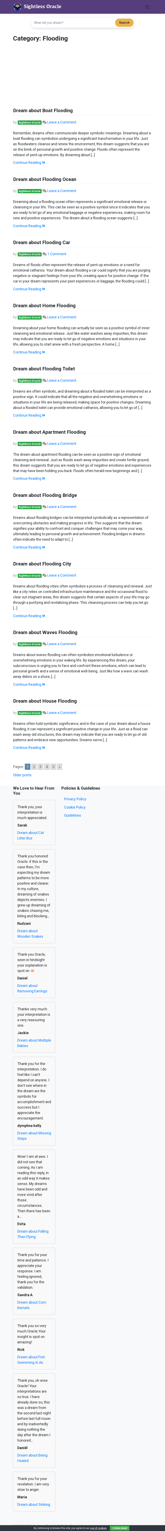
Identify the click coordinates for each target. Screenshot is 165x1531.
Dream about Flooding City (42, 564)
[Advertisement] (82, 76)
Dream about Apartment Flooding (49, 432)
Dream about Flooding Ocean (44, 179)
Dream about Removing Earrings (32, 988)
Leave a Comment (61, 122)
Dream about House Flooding (45, 701)
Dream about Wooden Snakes (30, 933)
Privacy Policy (75, 799)
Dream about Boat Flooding (43, 110)
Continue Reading (27, 162)
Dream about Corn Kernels (31, 1305)
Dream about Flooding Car (41, 242)
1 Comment (56, 254)
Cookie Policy (75, 807)
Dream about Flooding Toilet (44, 369)
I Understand (119, 1528)
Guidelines (72, 815)
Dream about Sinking (33, 1504)
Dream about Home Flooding (44, 305)
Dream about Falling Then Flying (32, 1234)
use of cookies (98, 1528)
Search (124, 22)
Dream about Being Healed (32, 1458)
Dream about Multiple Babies (34, 1043)
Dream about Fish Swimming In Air (31, 1360)
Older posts (22, 775)
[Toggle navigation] (147, 7)
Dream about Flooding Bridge (45, 495)
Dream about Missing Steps (34, 1136)
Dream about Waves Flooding (45, 632)
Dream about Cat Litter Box (30, 835)
